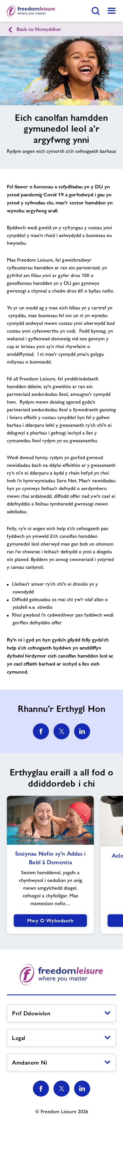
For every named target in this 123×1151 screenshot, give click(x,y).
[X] (61, 1089)
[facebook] (41, 731)
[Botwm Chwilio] (95, 11)
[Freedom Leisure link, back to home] (31, 11)
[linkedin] (82, 731)
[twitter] (61, 731)
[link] (111, 11)
